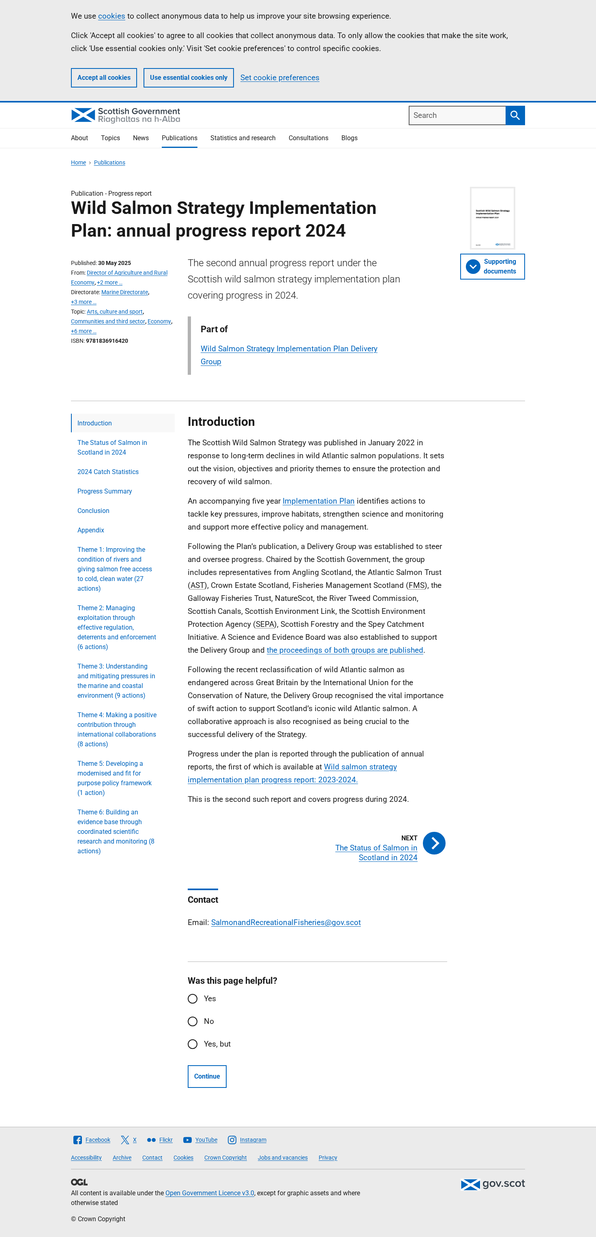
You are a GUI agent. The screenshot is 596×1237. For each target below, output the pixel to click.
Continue (207, 1076)
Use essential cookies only (188, 77)
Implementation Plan (319, 501)
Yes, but (217, 1044)
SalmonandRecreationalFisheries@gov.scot (286, 922)
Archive (122, 1157)
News (141, 138)
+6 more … (83, 331)
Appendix (90, 530)
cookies (111, 16)
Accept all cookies (104, 77)
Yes (210, 998)
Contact (152, 1157)
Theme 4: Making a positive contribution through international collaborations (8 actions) (117, 729)
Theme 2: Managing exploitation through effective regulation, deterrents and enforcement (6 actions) (116, 627)
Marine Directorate (124, 292)
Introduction (94, 423)
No (209, 1021)
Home (78, 162)
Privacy (328, 1157)
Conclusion (93, 511)
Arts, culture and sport (115, 311)
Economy (159, 321)
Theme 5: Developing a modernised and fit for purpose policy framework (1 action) (114, 778)
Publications (179, 138)
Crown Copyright (225, 1157)
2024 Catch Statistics (108, 472)
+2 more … (109, 282)
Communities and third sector (108, 321)
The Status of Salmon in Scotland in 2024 (112, 447)
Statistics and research (243, 138)
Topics (110, 138)
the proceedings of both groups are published (345, 650)
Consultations (308, 138)
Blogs (349, 138)
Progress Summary (104, 491)
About (79, 138)
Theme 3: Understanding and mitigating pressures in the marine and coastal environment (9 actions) (116, 680)
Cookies (183, 1157)
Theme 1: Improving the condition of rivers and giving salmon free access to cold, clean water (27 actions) (114, 569)
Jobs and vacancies (283, 1157)
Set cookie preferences (279, 77)
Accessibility (86, 1157)
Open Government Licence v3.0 (209, 1193)
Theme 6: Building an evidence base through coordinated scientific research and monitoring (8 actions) (115, 831)
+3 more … (83, 302)
